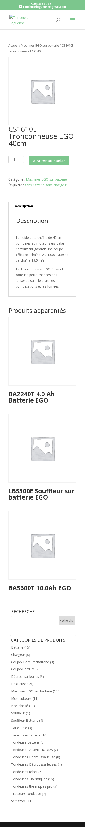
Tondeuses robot (24, 771)
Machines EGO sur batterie (40, 45)
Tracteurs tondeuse (26, 793)
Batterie (17, 647)
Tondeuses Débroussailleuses (34, 764)
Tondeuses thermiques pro (31, 786)
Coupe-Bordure (23, 669)
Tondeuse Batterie (25, 742)
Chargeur (18, 654)
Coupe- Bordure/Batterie (30, 662)
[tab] (42, 206)
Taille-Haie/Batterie (26, 735)
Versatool (18, 801)
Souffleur (18, 713)
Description (23, 206)
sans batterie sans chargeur (46, 185)
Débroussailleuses (25, 676)
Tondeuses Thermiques (29, 779)
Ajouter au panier (49, 160)
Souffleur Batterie (24, 720)
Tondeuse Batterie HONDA (32, 749)
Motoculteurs (21, 698)
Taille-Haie (19, 728)
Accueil (13, 45)
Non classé (19, 705)
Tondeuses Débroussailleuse (33, 757)
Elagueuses (19, 684)
